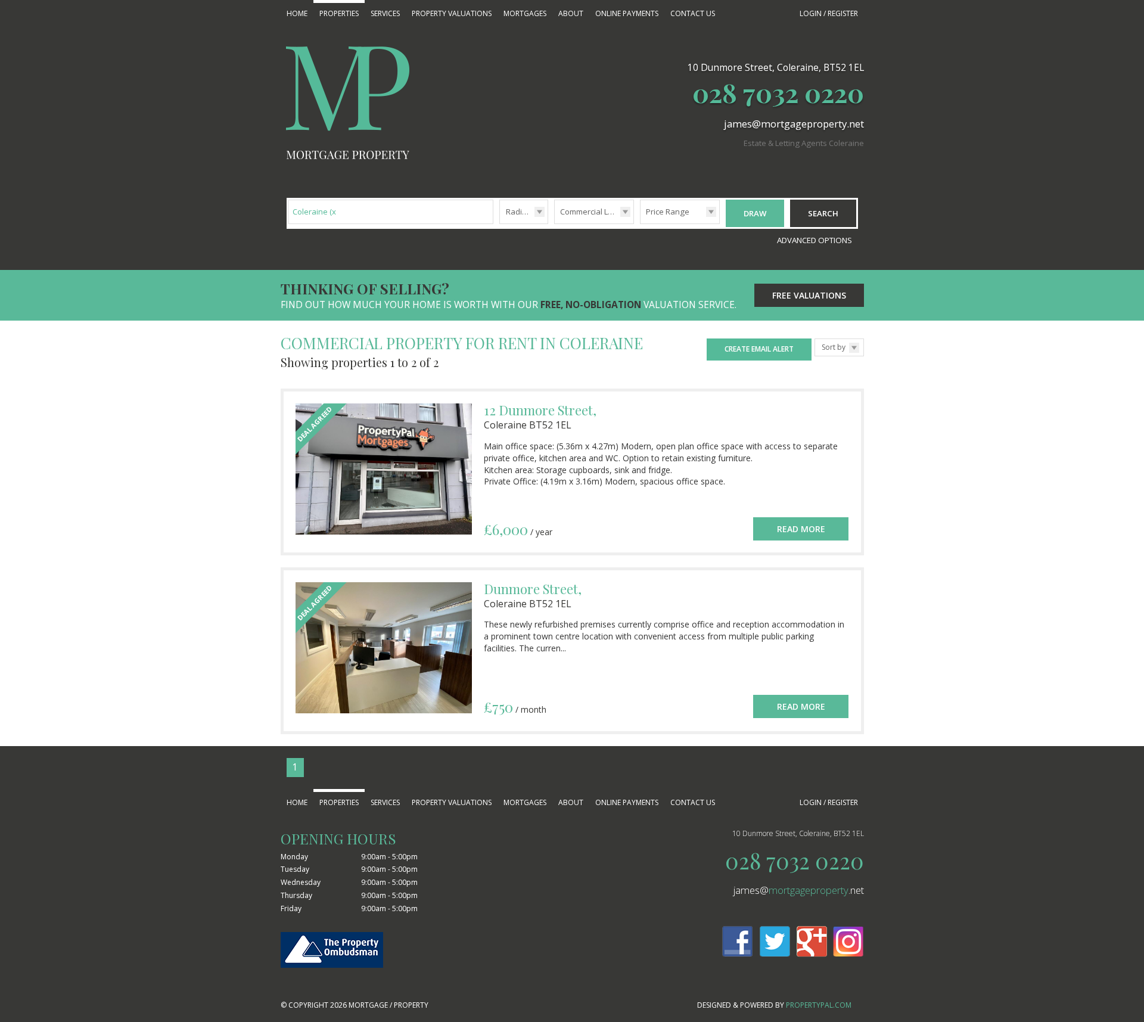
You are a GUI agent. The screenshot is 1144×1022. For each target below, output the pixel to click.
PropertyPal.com (818, 1005)
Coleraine (315, 211)
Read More (801, 529)
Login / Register (829, 13)
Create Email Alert (759, 349)
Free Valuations (809, 295)
